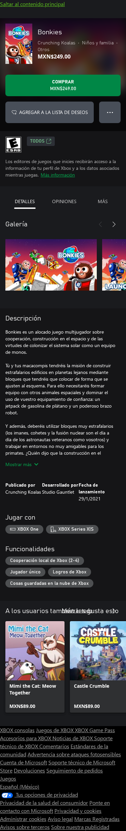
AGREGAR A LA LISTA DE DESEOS (53, 112)
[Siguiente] (114, 224)
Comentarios (54, 746)
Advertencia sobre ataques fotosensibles (74, 754)
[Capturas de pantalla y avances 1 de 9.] (51, 264)
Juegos (8, 778)
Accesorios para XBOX (26, 738)
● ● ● (110, 112)
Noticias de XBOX (73, 738)
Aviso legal (60, 818)
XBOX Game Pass (95, 729)
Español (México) (19, 786)
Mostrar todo (77, 610)
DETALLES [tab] (25, 201)
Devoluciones (29, 770)
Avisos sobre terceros (25, 826)
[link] (35, 667)
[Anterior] (100, 224)
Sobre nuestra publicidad (80, 826)
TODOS (37, 141)
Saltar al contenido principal (32, 3)
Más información (58, 175)
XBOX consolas (17, 729)
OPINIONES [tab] (64, 201)
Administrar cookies (23, 818)
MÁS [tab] (103, 201)
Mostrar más (18, 464)
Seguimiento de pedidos (74, 770)
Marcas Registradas (97, 818)
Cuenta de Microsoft (23, 762)
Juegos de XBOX (55, 729)
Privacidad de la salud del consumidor (44, 802)
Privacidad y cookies (77, 810)
